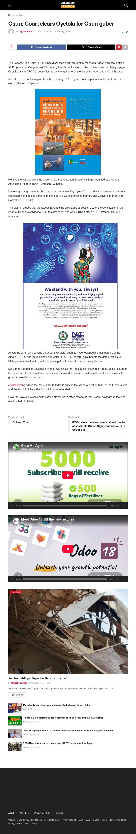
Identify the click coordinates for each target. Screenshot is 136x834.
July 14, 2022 (44, 31)
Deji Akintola (25, 31)
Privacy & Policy (42, 812)
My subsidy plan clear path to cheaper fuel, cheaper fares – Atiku (56, 704)
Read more (18, 694)
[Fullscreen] (123, 505)
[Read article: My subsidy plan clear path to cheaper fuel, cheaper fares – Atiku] (15, 708)
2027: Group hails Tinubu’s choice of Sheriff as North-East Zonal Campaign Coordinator (68, 730)
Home (11, 15)
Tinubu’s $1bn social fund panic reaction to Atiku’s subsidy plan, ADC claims (63, 717)
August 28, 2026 (38, 683)
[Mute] (117, 505)
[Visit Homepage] (68, 5)
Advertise (24, 812)
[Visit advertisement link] (68, 132)
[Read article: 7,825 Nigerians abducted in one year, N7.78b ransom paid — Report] (15, 746)
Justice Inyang (16, 385)
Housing (16, 592)
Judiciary (20, 15)
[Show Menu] (9, 5)
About (11, 812)
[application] (68, 475)
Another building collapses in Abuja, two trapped (37, 678)
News (68, 31)
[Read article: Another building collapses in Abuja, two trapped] (68, 631)
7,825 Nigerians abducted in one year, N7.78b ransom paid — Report (58, 743)
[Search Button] (126, 5)
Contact (60, 812)
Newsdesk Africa (19, 683)
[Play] (12, 505)
